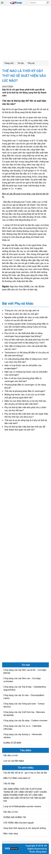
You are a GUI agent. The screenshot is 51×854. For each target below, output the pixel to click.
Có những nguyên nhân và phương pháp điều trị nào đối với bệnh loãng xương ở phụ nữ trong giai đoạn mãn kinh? (26, 327)
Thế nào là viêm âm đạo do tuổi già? (22, 314)
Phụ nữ (30, 63)
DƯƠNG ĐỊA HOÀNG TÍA (14, 817)
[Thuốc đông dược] (16, 2)
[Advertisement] (25, 32)
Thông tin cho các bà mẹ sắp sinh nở (22, 310)
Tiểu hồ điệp (9, 783)
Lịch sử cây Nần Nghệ (13, 761)
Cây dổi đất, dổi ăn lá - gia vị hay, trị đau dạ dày (25, 772)
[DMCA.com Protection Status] (11, 849)
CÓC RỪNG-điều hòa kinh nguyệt (18, 822)
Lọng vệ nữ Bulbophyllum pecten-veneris (22, 806)
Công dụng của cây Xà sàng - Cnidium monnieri (25, 720)
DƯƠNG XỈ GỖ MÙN (12, 743)
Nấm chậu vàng (10, 833)
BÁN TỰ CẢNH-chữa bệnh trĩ (16, 778)
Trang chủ (8, 63)
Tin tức (20, 63)
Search (47, 2)
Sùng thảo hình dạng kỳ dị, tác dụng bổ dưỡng (24, 828)
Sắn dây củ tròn (10, 755)
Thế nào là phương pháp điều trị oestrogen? (25, 391)
